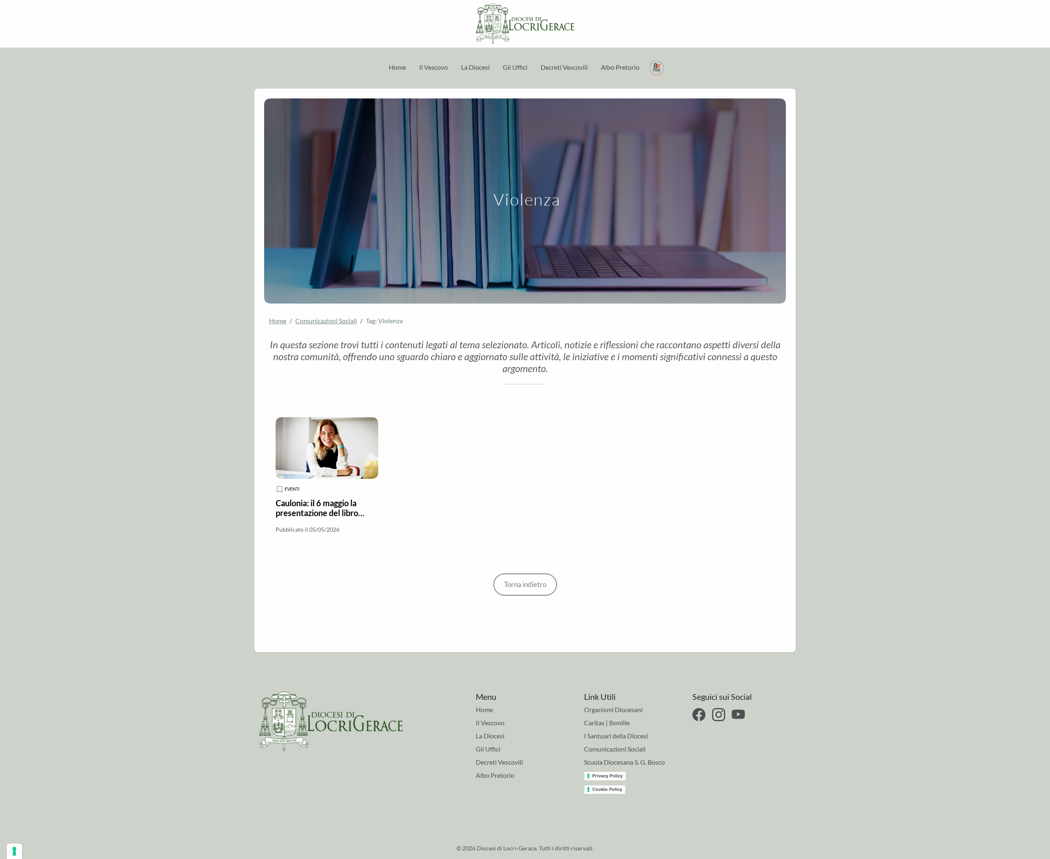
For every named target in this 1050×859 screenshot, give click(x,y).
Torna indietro (525, 584)
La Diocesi (475, 67)
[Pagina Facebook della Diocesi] (698, 714)
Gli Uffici (515, 67)
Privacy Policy (607, 776)
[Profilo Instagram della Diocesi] (718, 714)
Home (397, 67)
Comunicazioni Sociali (326, 320)
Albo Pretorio (620, 67)
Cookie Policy (607, 789)
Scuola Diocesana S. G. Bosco (624, 762)
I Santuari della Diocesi (616, 736)
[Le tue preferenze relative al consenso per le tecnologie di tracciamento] (14, 851)
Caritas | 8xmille (607, 722)
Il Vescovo (433, 67)
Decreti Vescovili (564, 67)
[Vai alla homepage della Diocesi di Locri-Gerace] (525, 23)
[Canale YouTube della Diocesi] (738, 714)
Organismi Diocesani (613, 709)
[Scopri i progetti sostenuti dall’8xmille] (657, 67)
